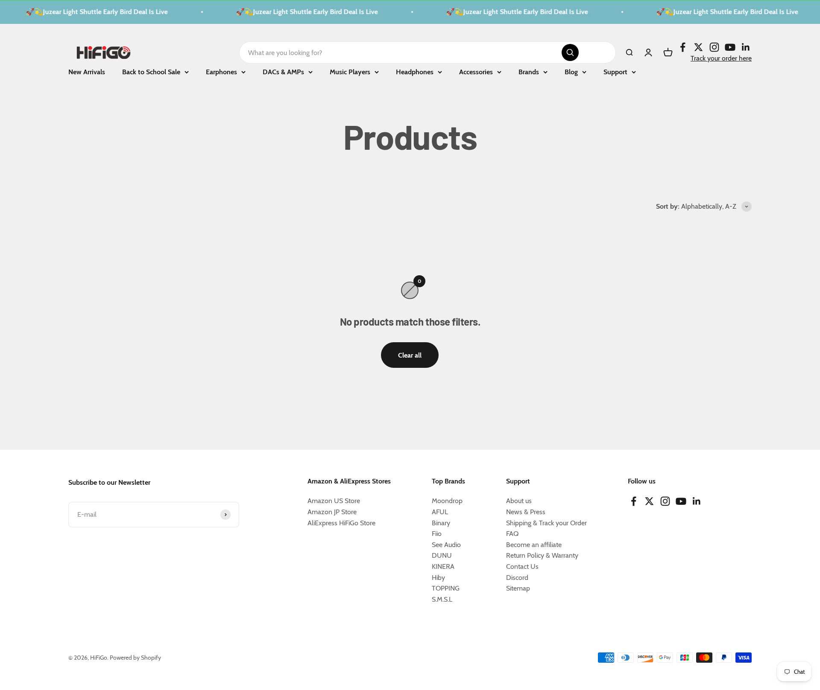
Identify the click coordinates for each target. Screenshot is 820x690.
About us (519, 501)
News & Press (525, 512)
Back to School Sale (151, 72)
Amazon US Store (334, 501)
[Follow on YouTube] (730, 46)
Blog (571, 72)
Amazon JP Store (332, 512)
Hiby (438, 578)
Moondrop (447, 501)
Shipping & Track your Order (546, 523)
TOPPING (446, 588)
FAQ (512, 534)
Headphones (414, 72)
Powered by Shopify (135, 657)
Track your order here (721, 58)
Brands (528, 72)
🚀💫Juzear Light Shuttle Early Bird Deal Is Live (91, 12)
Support (615, 72)
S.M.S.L (442, 599)
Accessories (476, 72)
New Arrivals (86, 72)
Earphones (221, 72)
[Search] (570, 52)
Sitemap (518, 588)
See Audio (446, 545)
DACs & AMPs (283, 72)
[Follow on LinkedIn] (746, 46)
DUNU (442, 555)
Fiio (437, 534)
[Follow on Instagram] (714, 46)
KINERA (443, 566)
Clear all (410, 355)
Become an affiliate (534, 545)
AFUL (440, 512)
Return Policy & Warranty (542, 555)
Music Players (350, 72)
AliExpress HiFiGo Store (341, 523)
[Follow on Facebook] (682, 46)
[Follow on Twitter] (698, 46)
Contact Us (522, 566)
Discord (517, 578)
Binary (441, 523)
